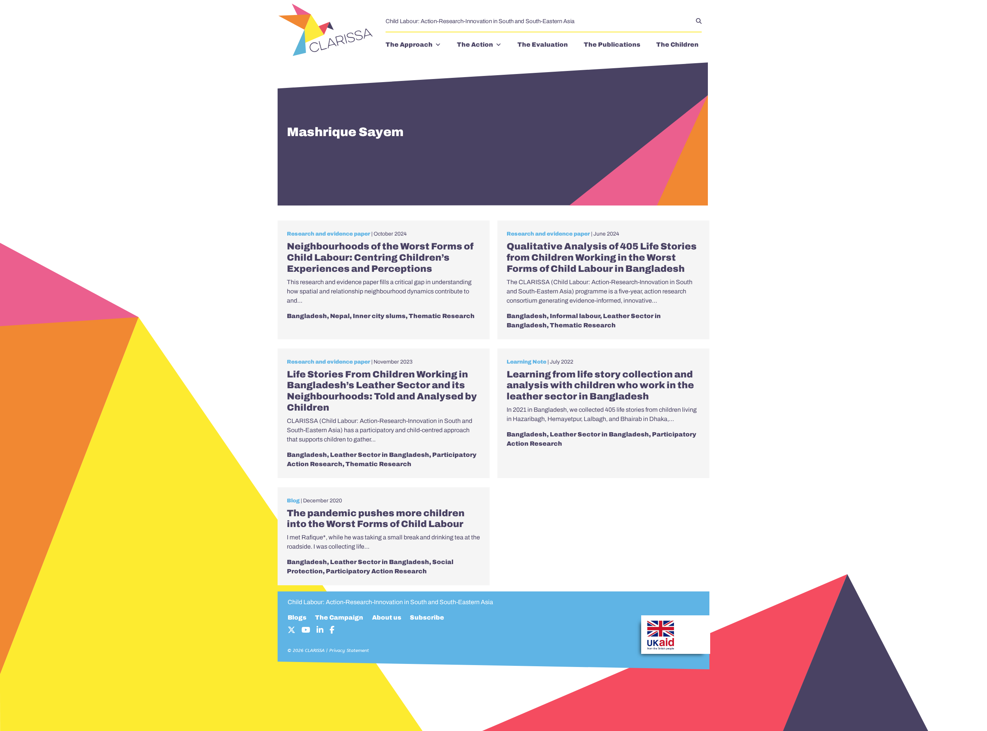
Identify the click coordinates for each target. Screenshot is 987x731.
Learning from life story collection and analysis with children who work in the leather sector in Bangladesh (600, 385)
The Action (475, 44)
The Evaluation (542, 44)
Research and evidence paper (328, 234)
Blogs (297, 617)
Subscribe (427, 617)
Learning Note (526, 362)
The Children (677, 44)
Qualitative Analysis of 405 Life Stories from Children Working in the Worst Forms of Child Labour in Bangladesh (602, 257)
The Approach (409, 44)
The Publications (612, 44)
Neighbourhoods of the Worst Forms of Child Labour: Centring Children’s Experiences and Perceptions (380, 257)
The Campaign (339, 617)
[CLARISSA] (328, 30)
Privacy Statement (349, 650)
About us (386, 617)
